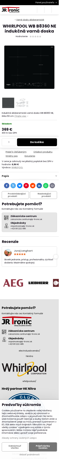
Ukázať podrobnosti (29, 454)
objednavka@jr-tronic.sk (20, 341)
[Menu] (55, 10)
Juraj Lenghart (23, 250)
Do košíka (37, 142)
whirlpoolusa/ (29, 381)
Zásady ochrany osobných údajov (19, 437)
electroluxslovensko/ (29, 350)
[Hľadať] (40, 10)
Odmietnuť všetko (14, 446)
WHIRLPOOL (17, 167)
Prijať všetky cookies (43, 446)
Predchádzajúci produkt (17, 195)
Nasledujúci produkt (44, 195)
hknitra (29, 356)
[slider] (35, 36)
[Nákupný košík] (48, 10)
